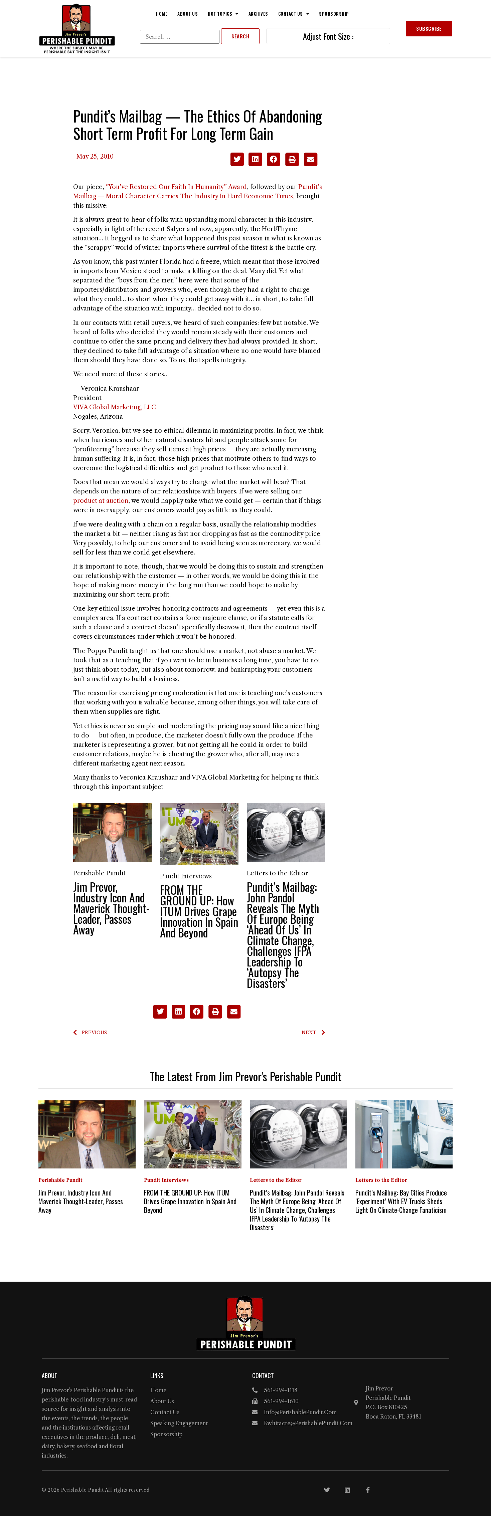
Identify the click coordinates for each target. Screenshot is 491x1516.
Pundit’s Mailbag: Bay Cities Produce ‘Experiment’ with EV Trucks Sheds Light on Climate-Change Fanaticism (401, 1201)
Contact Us (290, 13)
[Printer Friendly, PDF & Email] (301, 164)
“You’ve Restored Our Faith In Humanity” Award (176, 187)
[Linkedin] (347, 1490)
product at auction (100, 500)
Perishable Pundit (99, 873)
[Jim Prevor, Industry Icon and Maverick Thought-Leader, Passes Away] (112, 832)
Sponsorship (334, 13)
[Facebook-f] (368, 1490)
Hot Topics (220, 13)
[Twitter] (327, 1490)
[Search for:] (179, 37)
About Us (187, 13)
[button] (237, 159)
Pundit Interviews (186, 876)
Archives (258, 13)
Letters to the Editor (277, 873)
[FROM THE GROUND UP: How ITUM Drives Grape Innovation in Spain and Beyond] (199, 833)
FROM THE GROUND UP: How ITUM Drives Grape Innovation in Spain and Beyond (199, 911)
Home (161, 13)
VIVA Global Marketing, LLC (114, 407)
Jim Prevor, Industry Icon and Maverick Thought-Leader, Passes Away (111, 908)
